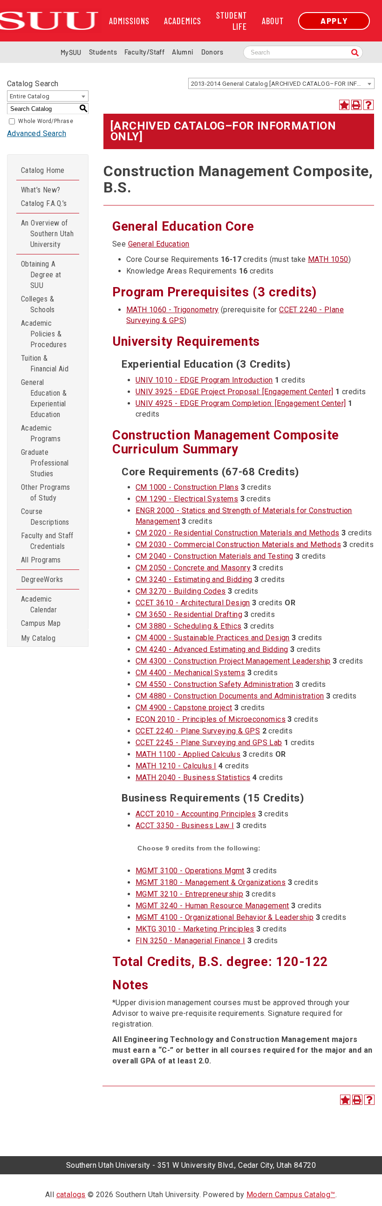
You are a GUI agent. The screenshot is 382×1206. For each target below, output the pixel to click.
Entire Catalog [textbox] (30, 96)
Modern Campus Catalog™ (290, 1194)
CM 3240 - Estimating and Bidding (194, 579)
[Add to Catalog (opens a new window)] (344, 105)
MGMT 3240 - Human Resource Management (212, 905)
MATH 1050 (328, 259)
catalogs (71, 1194)
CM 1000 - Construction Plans (187, 487)
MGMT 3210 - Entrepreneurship (189, 894)
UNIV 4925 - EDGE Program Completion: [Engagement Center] (241, 403)
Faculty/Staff (144, 52)
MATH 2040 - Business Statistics (193, 777)
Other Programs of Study (45, 492)
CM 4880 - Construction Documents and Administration (230, 696)
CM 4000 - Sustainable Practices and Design (213, 637)
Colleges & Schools (38, 304)
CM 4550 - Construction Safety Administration (214, 684)
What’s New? (40, 189)
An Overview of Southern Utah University (47, 234)
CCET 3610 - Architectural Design (193, 602)
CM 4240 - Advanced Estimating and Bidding (212, 649)
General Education (159, 244)
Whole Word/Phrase (45, 121)
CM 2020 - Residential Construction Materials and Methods (237, 532)
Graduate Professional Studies (45, 463)
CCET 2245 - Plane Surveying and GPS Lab (209, 742)
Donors (212, 52)
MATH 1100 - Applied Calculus (188, 754)
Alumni (182, 52)
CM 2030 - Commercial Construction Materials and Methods (238, 544)
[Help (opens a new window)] (368, 105)
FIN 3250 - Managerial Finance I (190, 940)
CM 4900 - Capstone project (184, 707)
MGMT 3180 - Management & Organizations (211, 882)
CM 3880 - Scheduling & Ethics (189, 626)
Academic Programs (41, 433)
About (273, 21)
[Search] (355, 53)
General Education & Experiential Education (44, 398)
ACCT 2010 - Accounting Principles (196, 813)
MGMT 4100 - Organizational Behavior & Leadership (225, 917)
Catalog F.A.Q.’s (44, 203)
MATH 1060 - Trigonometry (172, 309)
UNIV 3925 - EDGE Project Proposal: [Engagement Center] (235, 391)
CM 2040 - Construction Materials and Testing (214, 556)
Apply (334, 20)
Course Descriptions (45, 517)
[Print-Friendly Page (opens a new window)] (356, 105)
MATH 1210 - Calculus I (176, 765)
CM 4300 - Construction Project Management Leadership (233, 661)
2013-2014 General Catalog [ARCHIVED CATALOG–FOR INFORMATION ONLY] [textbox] (282, 83)
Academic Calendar (39, 604)
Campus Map (41, 623)
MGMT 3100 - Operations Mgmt (190, 870)
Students (103, 52)
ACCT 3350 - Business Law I (185, 825)
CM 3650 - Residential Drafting (189, 614)
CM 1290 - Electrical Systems (187, 498)
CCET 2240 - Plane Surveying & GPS (198, 730)
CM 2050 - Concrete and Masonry (193, 567)
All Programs (41, 559)
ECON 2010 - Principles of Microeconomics (211, 719)
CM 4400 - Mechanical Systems (190, 672)
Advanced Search (36, 133)
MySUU (71, 52)
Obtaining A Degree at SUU (41, 275)
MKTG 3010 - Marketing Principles (195, 929)
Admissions (129, 21)
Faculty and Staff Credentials (47, 541)
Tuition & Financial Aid (44, 363)
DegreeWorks (42, 579)
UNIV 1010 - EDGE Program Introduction (204, 380)
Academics (182, 21)
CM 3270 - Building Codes (181, 591)
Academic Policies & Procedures (44, 334)
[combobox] (281, 83)
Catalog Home (43, 170)
